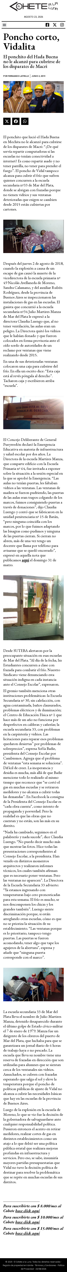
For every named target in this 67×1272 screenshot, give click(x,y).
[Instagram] (62, 25)
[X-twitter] (55, 25)
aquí (25, 559)
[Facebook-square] (47, 25)
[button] (4, 24)
